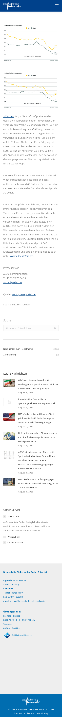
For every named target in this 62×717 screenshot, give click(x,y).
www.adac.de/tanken (21, 256)
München (8, 116)
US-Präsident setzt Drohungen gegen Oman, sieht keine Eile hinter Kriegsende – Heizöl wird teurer (38, 483)
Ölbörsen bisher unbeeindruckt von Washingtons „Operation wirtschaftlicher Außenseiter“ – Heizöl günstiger (38, 384)
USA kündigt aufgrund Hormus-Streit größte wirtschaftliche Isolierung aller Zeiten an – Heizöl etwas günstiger (36, 418)
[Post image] (9, 383)
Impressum (19, 713)
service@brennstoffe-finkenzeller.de (27, 600)
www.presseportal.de (24, 294)
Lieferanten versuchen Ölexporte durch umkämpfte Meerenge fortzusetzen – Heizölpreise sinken (37, 437)
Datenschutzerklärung (37, 713)
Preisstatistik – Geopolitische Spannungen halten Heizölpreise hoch (37, 401)
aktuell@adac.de (12, 282)
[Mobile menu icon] (57, 6)
